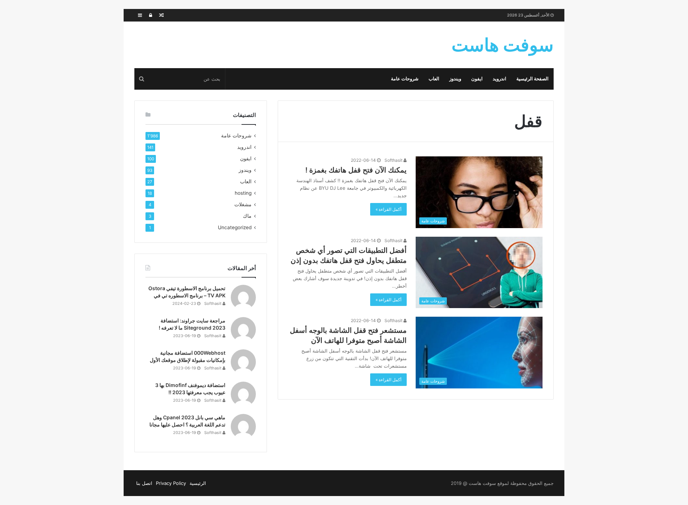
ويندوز (455, 78)
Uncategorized (235, 227)
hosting (243, 193)
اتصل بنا (144, 483)
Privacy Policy (171, 483)
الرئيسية (198, 483)
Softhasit (393, 160)
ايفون (477, 78)
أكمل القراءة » (388, 209)
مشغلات (243, 204)
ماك (247, 216)
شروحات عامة (405, 78)
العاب (434, 78)
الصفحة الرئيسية (532, 78)
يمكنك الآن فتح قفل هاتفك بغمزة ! (356, 170)
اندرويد (499, 78)
